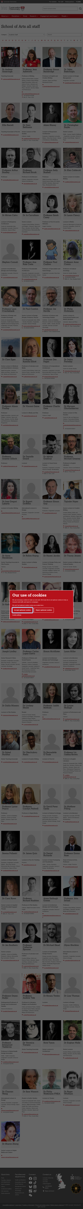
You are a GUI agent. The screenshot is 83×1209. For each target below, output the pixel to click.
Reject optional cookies (44, 610)
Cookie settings (16, 615)
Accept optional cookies (22, 610)
